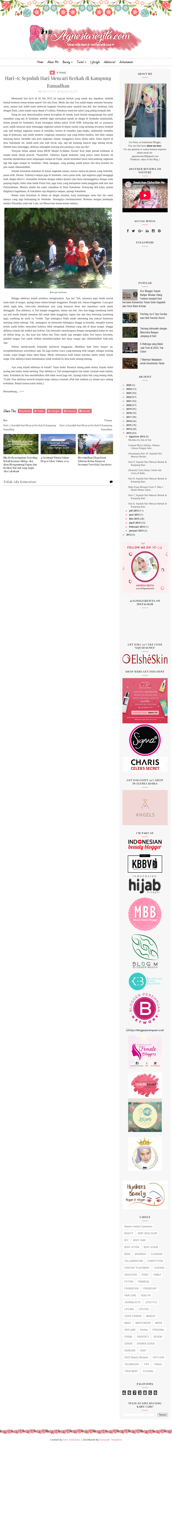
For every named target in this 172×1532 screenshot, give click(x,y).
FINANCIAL (144, 1281)
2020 (129, 405)
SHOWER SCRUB (146, 1343)
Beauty (66, 62)
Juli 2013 (134, 510)
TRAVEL (158, 1364)
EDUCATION (130, 1274)
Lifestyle (95, 62)
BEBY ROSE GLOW (147, 1233)
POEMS (128, 1336)
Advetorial (109, 62)
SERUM (128, 1343)
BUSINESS (140, 1254)
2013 (129, 433)
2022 (129, 397)
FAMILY (157, 1274)
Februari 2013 (137, 526)
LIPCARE (129, 1309)
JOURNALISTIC (132, 1302)
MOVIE (158, 1323)
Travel (80, 62)
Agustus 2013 (137, 436)
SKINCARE (130, 1350)
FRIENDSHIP (150, 1288)
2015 (129, 425)
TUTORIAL (148, 1371)
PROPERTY (143, 1336)
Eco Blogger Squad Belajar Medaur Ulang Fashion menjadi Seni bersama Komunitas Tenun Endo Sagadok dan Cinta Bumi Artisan (143, 298)
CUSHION (159, 1267)
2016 (129, 421)
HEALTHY (146, 1295)
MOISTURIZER (143, 1323)
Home (40, 62)
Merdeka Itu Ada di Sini (139, 440)
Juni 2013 (134, 514)
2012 (129, 534)
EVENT (145, 1274)
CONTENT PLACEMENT (137, 1267)
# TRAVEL (61, 72)
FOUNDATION (131, 1288)
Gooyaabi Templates (110, 1439)
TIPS (146, 1364)
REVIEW (158, 1336)
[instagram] (153, 230)
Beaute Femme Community (138, 1226)
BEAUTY (128, 1233)
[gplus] (140, 230)
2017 (129, 417)
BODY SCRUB (151, 1247)
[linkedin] (147, 230)
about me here (154, 146)
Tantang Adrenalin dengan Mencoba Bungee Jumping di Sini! (153, 332)
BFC (126, 1240)
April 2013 (135, 522)
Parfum (144, 1329)
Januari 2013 (136, 530)
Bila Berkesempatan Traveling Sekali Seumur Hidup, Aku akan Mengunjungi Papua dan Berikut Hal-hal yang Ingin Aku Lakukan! (20, 464)
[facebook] (128, 230)
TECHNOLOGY (131, 1364)
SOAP (143, 1350)
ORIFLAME (130, 1329)
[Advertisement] (86, 1488)
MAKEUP (151, 1316)
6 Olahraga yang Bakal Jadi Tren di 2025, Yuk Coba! (151, 347)
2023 (129, 393)
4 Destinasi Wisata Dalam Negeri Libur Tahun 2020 (55, 459)
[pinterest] (159, 230)
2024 (129, 388)
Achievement (126, 62)
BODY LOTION (131, 1247)
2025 (129, 385)
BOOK (127, 1254)
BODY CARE (139, 1240)
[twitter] (133, 230)
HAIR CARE (130, 1295)
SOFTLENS (158, 1357)
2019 (129, 408)
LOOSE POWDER (133, 1316)
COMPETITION (155, 1261)
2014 (129, 428)
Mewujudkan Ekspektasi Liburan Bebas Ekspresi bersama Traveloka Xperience (95, 461)
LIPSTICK (143, 1309)
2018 (129, 413)
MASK (127, 1323)
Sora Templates (71, 1439)
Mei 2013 (134, 518)
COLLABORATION (133, 1261)
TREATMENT (131, 1371)
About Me (53, 62)
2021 (129, 401)
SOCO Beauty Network (136, 1357)
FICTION (128, 1281)
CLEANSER (156, 1254)
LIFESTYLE (151, 1302)
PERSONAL (158, 1329)
